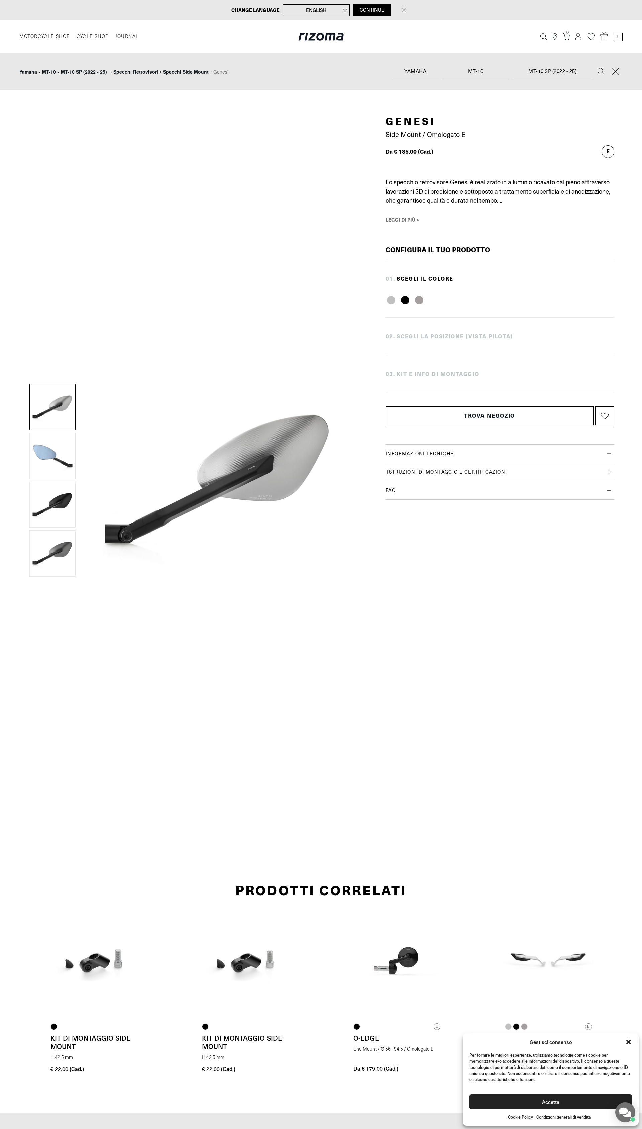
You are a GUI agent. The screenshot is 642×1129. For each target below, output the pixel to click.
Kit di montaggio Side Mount (90, 1042)
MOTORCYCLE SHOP (44, 36)
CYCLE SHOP (93, 36)
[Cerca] (543, 36)
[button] (628, 1042)
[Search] (601, 72)
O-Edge (366, 1038)
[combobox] (415, 72)
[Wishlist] (591, 36)
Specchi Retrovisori (135, 71)
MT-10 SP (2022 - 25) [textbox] (552, 71)
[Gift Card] (604, 36)
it (618, 36)
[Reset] (615, 72)
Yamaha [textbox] (415, 71)
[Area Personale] (578, 36)
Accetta (550, 1101)
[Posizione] (555, 36)
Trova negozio (489, 415)
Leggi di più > (402, 219)
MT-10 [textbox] (476, 71)
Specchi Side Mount (186, 71)
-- (63, 71)
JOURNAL (127, 36)
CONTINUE (372, 10)
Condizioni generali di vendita (563, 1117)
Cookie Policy (520, 1117)
